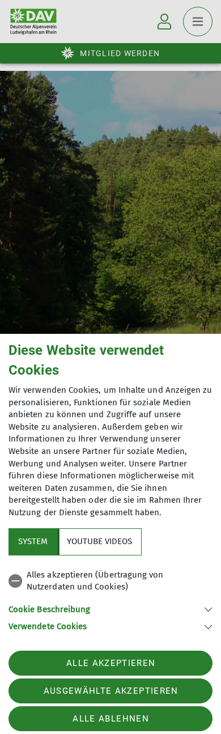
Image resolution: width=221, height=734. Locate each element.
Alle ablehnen (110, 719)
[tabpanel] (110, 599)
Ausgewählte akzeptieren (111, 691)
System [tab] (33, 541)
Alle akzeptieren (110, 663)
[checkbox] (110, 581)
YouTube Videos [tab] (99, 541)
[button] (110, 608)
